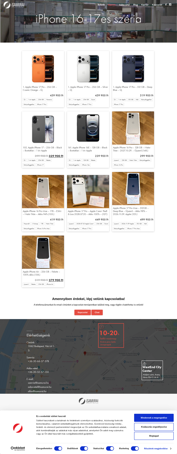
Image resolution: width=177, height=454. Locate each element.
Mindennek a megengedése (154, 418)
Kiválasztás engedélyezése (154, 427)
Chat (97, 312)
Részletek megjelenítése (156, 448)
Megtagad (154, 436)
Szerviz (112, 4)
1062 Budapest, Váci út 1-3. (41, 348)
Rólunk (101, 4)
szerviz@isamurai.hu (38, 382)
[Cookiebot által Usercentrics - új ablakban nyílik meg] (18, 449)
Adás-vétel (124, 4)
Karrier (145, 4)
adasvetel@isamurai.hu (39, 387)
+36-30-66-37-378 (38, 361)
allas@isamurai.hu (37, 391)
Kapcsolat (157, 4)
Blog (135, 4)
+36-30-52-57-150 (38, 372)
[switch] (84, 448)
